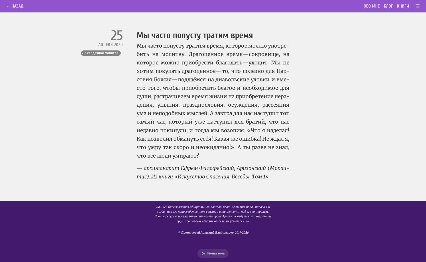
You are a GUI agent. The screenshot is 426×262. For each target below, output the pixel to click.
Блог (388, 6)
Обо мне (372, 6)
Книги (403, 6)
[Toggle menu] (417, 6)
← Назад (15, 6)
